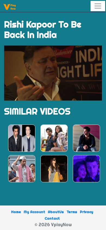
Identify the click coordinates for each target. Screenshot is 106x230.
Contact (52, 218)
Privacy (86, 212)
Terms (72, 212)
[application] (53, 73)
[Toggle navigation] (98, 6)
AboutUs (56, 212)
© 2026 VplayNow (53, 224)
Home (16, 212)
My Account (34, 212)
